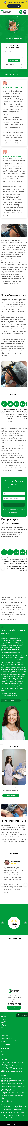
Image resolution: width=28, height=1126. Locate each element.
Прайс (2, 1053)
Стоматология (3, 16)
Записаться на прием (10, 795)
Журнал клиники (5, 1024)
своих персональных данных (16, 65)
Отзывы (3, 1027)
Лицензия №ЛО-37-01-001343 (8, 1090)
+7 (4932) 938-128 (14, 1004)
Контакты (3, 1056)
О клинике (3, 1019)
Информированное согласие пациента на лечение (13, 1086)
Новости (3, 1022)
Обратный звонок (14, 1008)
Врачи (2, 1054)
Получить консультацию (10, 700)
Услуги (2, 1051)
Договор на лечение (6, 1078)
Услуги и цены (9, 16)
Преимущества (4, 1021)
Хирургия (3, 1041)
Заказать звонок (14, 60)
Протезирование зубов (6, 1038)
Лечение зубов (4, 1035)
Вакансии (3, 1025)
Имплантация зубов (6, 1037)
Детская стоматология (6, 1044)
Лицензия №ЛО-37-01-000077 (8, 1089)
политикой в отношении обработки (17, 67)
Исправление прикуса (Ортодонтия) (9, 1043)
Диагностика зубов (15, 16)
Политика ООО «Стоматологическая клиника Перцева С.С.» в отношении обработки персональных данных (14, 1097)
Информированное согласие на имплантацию (12, 1087)
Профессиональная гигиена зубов (9, 1040)
